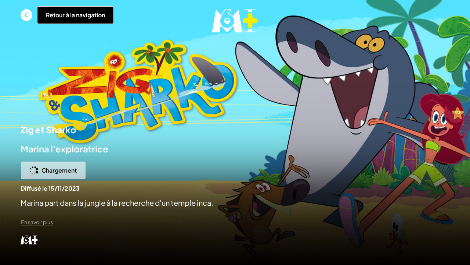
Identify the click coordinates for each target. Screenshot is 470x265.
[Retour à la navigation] (26, 15)
